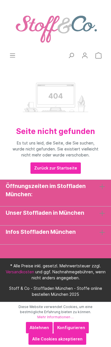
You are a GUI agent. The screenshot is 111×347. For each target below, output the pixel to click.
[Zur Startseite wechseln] (55, 26)
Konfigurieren (71, 327)
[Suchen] (71, 55)
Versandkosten (20, 271)
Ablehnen (39, 327)
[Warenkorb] (98, 55)
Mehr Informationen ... (55, 317)
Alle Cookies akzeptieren (57, 338)
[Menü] (12, 55)
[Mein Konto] (85, 55)
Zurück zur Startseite (55, 168)
